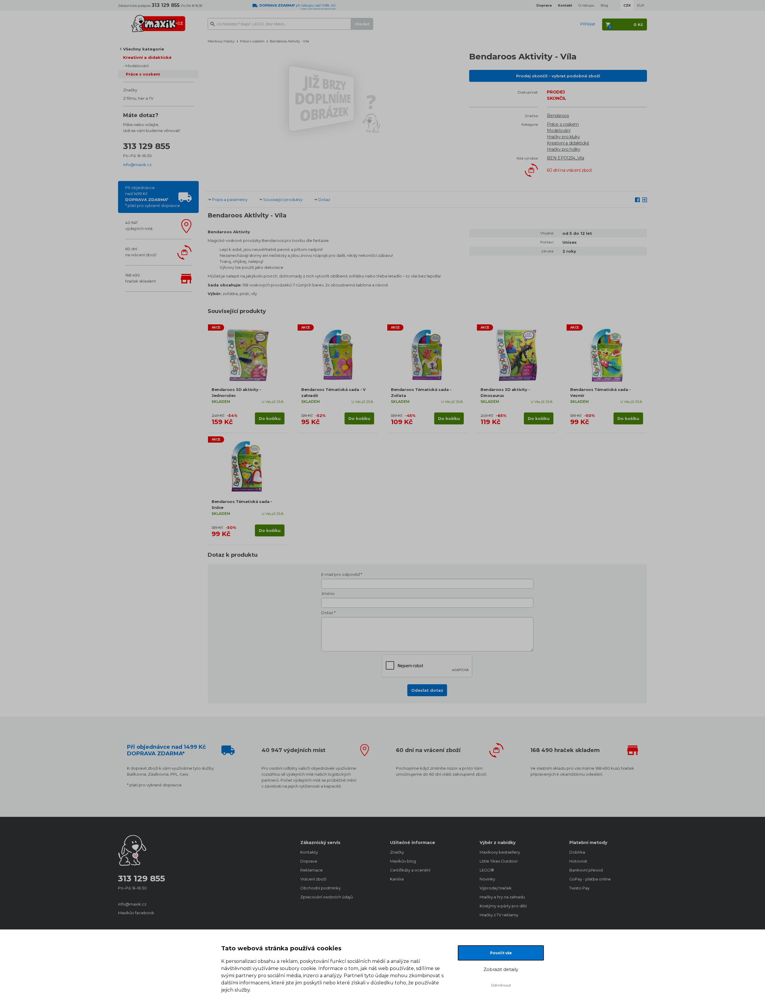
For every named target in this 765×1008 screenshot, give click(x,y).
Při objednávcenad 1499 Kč (152, 196)
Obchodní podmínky (320, 888)
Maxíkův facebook (136, 912)
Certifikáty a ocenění (410, 870)
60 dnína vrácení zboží (140, 251)
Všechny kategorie (143, 49)
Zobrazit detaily (501, 969)
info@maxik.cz (137, 164)
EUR (640, 5)
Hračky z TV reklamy (499, 914)
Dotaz (324, 199)
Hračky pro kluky (563, 136)
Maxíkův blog (403, 861)
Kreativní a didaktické (147, 57)
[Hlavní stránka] (158, 21)
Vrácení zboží (313, 879)
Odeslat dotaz (427, 690)
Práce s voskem (143, 74)
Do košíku (270, 418)
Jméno (328, 593)
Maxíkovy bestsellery (500, 852)
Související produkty (282, 199)
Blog (604, 5)
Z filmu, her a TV (138, 98)
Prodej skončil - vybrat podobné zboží (558, 75)
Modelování (137, 65)
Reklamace (311, 870)
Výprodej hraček (496, 888)
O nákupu (586, 5)
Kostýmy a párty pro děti (503, 905)
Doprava (308, 861)
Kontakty (309, 852)
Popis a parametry (229, 199)
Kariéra (397, 879)
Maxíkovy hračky (221, 41)
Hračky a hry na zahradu (502, 897)
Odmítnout (501, 985)
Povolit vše (501, 953)
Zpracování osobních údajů (326, 897)
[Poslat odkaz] (644, 199)
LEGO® (487, 870)
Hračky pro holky (563, 149)
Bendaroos (558, 115)
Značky (130, 90)
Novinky (487, 879)
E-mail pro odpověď (340, 574)
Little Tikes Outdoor (499, 861)
